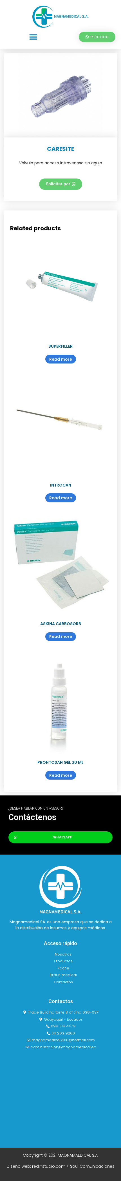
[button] (33, 37)
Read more (60, 359)
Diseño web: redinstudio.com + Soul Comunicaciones (61, 1166)
